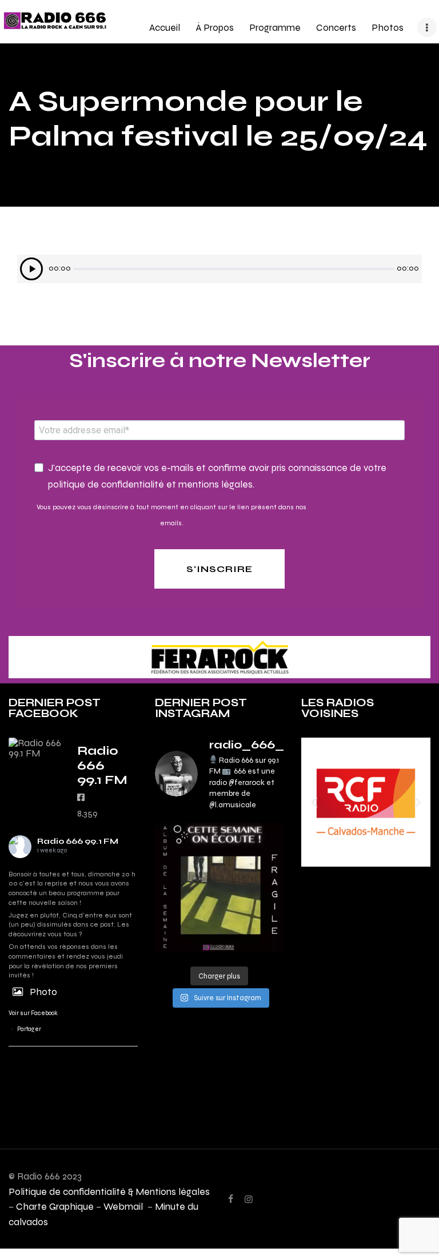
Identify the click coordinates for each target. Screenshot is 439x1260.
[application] (219, 269)
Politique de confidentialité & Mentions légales (109, 1191)
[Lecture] (31, 268)
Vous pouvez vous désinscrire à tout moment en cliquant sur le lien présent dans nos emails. (171, 515)
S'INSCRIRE (219, 568)
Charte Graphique (55, 1206)
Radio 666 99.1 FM (77, 841)
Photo (43, 991)
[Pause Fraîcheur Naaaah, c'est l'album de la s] (219, 887)
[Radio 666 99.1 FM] (37, 748)
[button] (314, 802)
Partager (29, 1029)
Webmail (124, 1206)
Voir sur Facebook (33, 1013)
